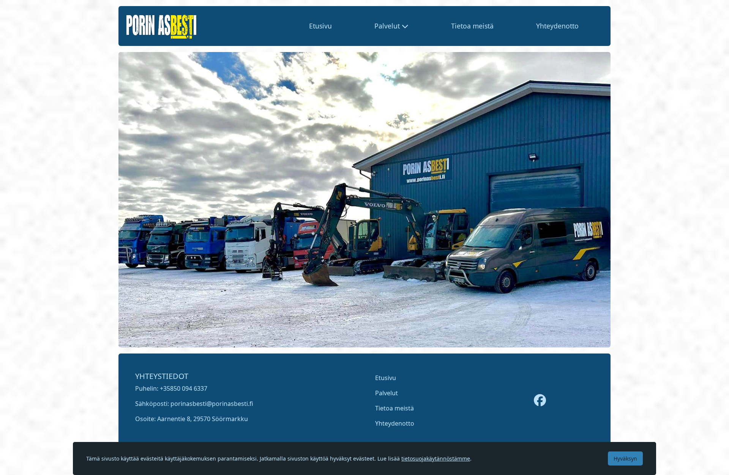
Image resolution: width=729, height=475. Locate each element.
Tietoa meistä (472, 25)
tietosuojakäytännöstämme (435, 458)
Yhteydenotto (557, 25)
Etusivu (320, 25)
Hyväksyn (625, 458)
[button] (391, 26)
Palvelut (386, 393)
